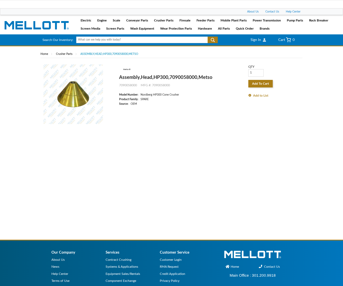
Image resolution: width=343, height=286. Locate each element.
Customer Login (171, 259)
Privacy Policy (169, 280)
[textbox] (145, 40)
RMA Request (169, 266)
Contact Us (272, 11)
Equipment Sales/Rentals (123, 273)
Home (44, 54)
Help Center (293, 11)
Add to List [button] (260, 95)
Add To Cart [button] (260, 83)
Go (213, 40)
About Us (253, 11)
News (55, 266)
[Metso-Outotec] (126, 69)
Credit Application (172, 273)
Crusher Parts (64, 54)
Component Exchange (121, 280)
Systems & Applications (122, 266)
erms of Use (61, 280)
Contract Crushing (118, 259)
